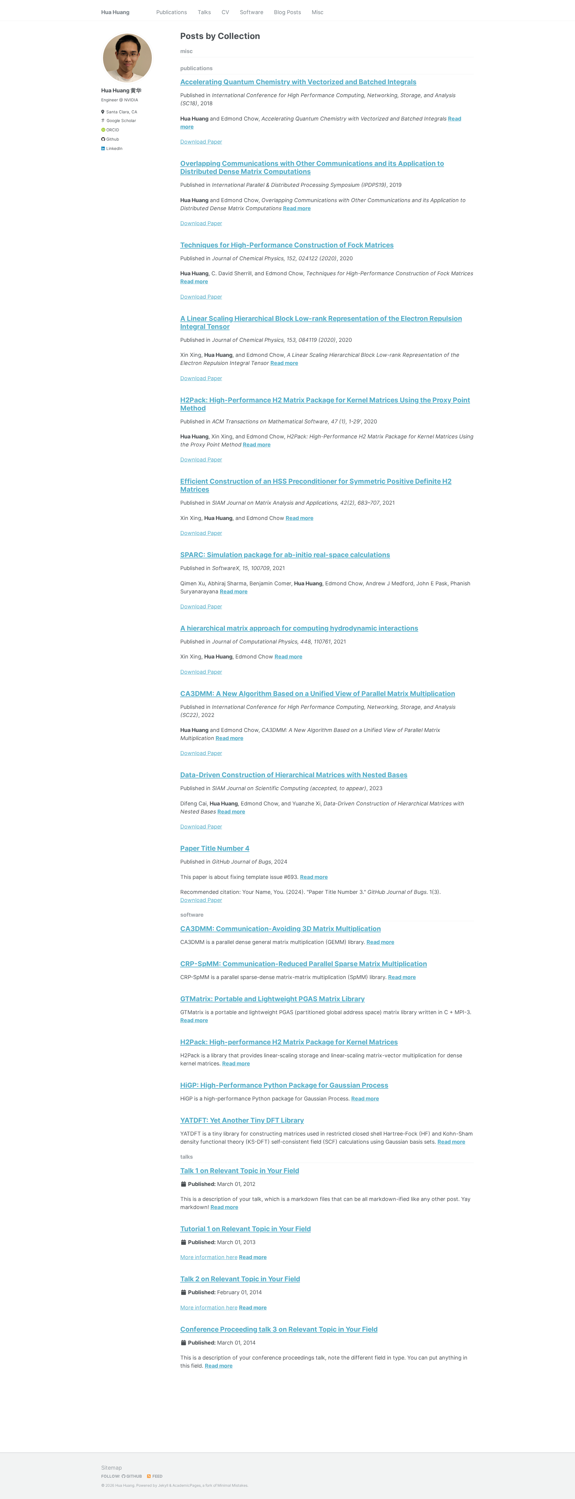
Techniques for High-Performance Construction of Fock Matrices (287, 245)
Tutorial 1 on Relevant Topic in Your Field (245, 1229)
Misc (317, 12)
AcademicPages (186, 1485)
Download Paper (201, 142)
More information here (208, 1257)
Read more (297, 208)
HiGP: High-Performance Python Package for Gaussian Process (284, 1085)
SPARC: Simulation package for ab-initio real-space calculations (285, 555)
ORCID (112, 129)
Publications (171, 12)
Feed (157, 1476)
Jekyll (163, 1485)
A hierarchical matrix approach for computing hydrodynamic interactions (299, 628)
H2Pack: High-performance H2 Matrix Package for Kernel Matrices (289, 1042)
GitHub (133, 1476)
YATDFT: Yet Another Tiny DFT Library (242, 1120)
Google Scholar (121, 120)
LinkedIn (114, 148)
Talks (204, 12)
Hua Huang (115, 12)
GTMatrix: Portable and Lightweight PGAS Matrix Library (272, 999)
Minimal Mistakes (232, 1485)
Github (112, 139)
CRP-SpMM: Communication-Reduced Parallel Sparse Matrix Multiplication (303, 964)
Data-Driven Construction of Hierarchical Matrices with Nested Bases (294, 775)
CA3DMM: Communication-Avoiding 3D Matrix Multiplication (280, 928)
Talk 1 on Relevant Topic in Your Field (239, 1170)
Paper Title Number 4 (214, 848)
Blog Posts (287, 12)
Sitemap (111, 1468)
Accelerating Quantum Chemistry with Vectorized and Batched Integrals (298, 82)
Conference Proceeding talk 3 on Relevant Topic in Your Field (279, 1329)
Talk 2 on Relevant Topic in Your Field (240, 1279)
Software (251, 12)
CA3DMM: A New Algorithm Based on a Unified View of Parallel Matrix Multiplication (317, 693)
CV (225, 12)
